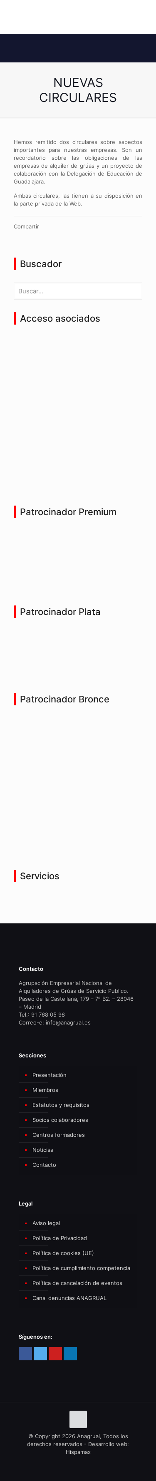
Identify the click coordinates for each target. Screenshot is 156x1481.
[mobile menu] (145, 17)
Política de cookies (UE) (63, 1253)
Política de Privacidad (59, 1238)
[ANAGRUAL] (78, 16)
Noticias (42, 1149)
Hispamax (78, 1452)
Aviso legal (46, 1223)
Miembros (45, 1090)
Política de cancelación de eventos (77, 1283)
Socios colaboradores (60, 1119)
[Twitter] (40, 1353)
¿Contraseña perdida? (78, 468)
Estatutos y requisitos (60, 1104)
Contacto (44, 1164)
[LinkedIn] (70, 1353)
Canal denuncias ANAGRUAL (69, 1298)
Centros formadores (58, 1134)
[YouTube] (55, 1353)
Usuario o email (37, 348)
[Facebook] (25, 1353)
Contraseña (31, 383)
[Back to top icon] (78, 1419)
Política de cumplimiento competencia (81, 1268)
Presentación (49, 1075)
